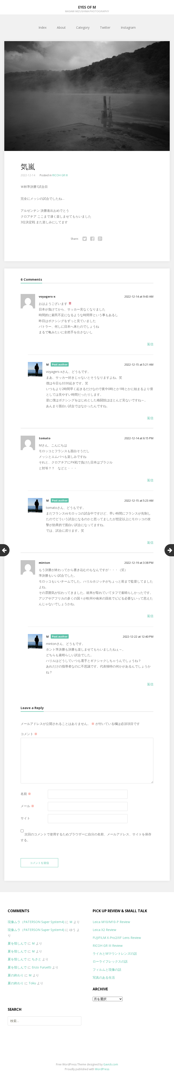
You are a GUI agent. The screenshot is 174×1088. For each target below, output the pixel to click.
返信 (150, 344)
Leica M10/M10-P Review (111, 922)
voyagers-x (47, 296)
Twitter (105, 27)
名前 (26, 794)
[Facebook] (92, 239)
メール (27, 806)
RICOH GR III (60, 175)
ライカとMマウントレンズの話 (115, 953)
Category (82, 27)
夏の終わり (16, 975)
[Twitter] (84, 239)
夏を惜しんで (17, 943)
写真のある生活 (104, 977)
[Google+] (99, 239)
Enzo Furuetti (41, 967)
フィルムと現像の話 (107, 969)
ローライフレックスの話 (110, 961)
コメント (29, 734)
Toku (32, 983)
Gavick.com (110, 1064)
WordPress (102, 1069)
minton (44, 563)
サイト (25, 818)
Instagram (128, 27)
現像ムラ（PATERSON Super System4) (36, 922)
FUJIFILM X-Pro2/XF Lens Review (117, 937)
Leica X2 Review (104, 930)
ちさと (36, 959)
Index (42, 27)
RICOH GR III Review (108, 945)
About (61, 27)
